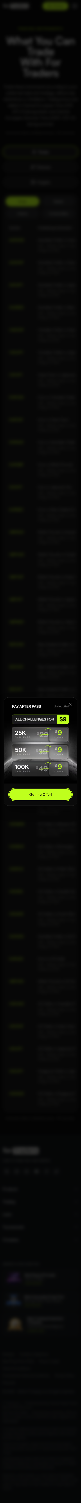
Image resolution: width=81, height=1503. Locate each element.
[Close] (70, 704)
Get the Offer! (40, 794)
